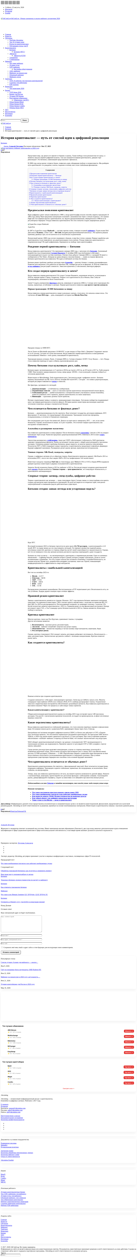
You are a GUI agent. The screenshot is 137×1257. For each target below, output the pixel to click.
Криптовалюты (6, 1225)
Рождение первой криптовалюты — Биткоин (45, 175)
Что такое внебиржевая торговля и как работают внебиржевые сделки (59, 794)
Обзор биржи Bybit (16, 104)
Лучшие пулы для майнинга (11, 1196)
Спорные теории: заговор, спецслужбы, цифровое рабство (50, 189)
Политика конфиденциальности (12, 1120)
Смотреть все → (68, 1088)
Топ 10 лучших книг (16, 42)
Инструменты (10, 112)
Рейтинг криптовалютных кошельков (14, 1202)
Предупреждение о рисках (10, 1116)
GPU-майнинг (14, 67)
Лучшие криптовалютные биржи (13, 1192)
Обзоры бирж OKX (16, 108)
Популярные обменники (18, 98)
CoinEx (3, 1178)
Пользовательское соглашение (12, 1118)
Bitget (3, 1180)
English (7, 13)
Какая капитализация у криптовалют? (46, 200)
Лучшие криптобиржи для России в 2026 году (18, 984)
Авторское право (7, 1151)
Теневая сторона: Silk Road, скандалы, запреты (49, 187)
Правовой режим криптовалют (40, 195)
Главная (8, 34)
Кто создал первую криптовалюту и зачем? (44, 177)
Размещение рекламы (8, 1143)
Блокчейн (8, 115)
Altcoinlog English (7, 1160)
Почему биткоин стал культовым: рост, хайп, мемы (47, 181)
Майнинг (8, 61)
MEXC (3, 1182)
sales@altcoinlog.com (15, 1110)
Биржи (7, 90)
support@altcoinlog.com (17, 1108)
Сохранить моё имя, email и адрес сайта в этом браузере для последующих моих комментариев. (38, 947)
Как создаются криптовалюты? (41, 199)
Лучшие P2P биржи (16, 96)
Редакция (8, 11)
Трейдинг (8, 79)
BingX (3, 1174)
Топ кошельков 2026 (16, 88)
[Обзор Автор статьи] (5, 823)
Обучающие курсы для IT (18, 46)
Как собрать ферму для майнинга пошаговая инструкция (54, 798)
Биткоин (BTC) (19, 52)
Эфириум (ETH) (20, 56)
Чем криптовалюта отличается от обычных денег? (47, 204)
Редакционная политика (10, 1147)
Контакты (8, 9)
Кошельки (9, 86)
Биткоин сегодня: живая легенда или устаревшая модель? (50, 191)
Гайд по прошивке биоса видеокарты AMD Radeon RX (21, 970)
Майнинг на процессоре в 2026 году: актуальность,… (20, 977)
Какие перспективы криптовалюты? (42, 202)
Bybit (3, 1176)
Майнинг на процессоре (18, 73)
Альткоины (13, 57)
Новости (8, 36)
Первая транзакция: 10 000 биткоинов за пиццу (49, 179)
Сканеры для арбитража (18, 83)
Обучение (8, 38)
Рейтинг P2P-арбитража (9, 1205)
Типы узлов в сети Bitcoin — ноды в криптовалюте (52, 800)
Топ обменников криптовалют (12, 1200)
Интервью (9, 113)
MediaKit (4, 1145)
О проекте (4, 1104)
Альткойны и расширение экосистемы (45, 185)
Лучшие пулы (14, 65)
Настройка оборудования (23, 69)
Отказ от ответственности (10, 1156)
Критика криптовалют (38, 197)
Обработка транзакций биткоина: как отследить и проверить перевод (26, 871)
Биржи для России (16, 94)
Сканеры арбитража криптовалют (13, 1203)
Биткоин (12, 50)
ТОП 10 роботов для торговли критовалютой (26, 81)
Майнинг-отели (15, 77)
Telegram (50, 783)
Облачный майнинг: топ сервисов (13, 1198)
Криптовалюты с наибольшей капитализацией (45, 193)
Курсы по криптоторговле (19, 44)
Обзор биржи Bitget (16, 102)
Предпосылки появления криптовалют (43, 173)
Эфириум (12, 54)
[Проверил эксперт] (5, 841)
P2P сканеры (14, 85)
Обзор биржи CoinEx (17, 106)
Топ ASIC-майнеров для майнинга (13, 1194)
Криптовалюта (10, 48)
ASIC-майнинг (14, 71)
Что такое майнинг (16, 63)
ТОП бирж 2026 (15, 92)
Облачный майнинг (16, 75)
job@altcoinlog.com (13, 1112)
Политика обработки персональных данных (17, 1153)
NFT (6, 110)
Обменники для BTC (21, 100)
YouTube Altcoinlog (16, 40)
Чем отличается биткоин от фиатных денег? (45, 183)
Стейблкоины (14, 59)
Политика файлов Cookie (10, 1155)
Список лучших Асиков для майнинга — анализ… (19, 962)
